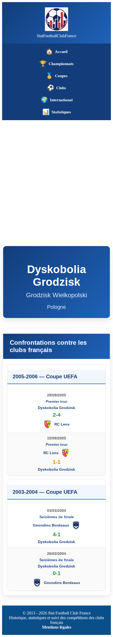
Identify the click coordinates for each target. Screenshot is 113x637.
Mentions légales (56, 627)
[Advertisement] (56, 179)
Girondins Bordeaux (51, 525)
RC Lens (62, 424)
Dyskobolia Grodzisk (56, 408)
